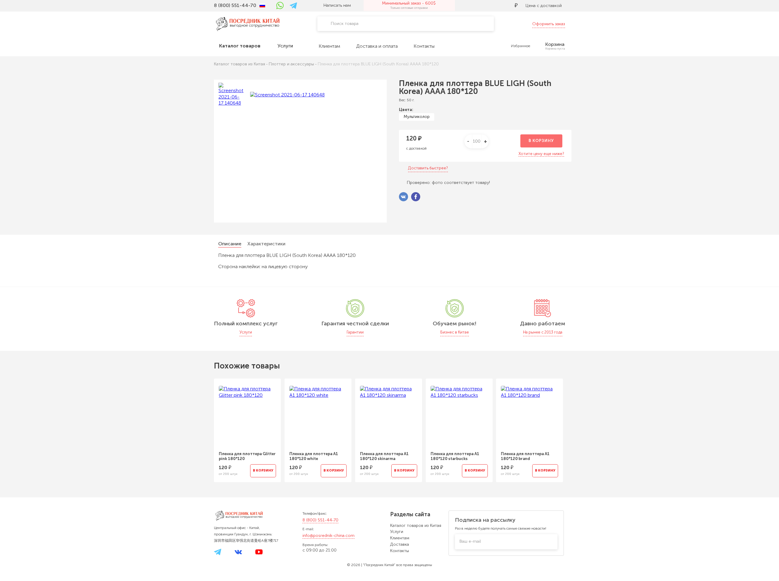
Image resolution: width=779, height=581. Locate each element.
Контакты (399, 550)
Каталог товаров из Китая (415, 525)
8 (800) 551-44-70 (320, 520)
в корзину (541, 140)
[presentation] (206, 426)
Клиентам (399, 538)
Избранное (520, 46)
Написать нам (337, 5)
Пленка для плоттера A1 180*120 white (313, 456)
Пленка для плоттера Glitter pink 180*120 (247, 456)
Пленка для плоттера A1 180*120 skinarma (384, 456)
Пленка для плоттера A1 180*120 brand (525, 456)
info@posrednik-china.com (328, 535)
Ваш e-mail (470, 541)
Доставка (399, 544)
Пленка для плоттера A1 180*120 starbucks (455, 456)
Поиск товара (344, 23)
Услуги (396, 531)
